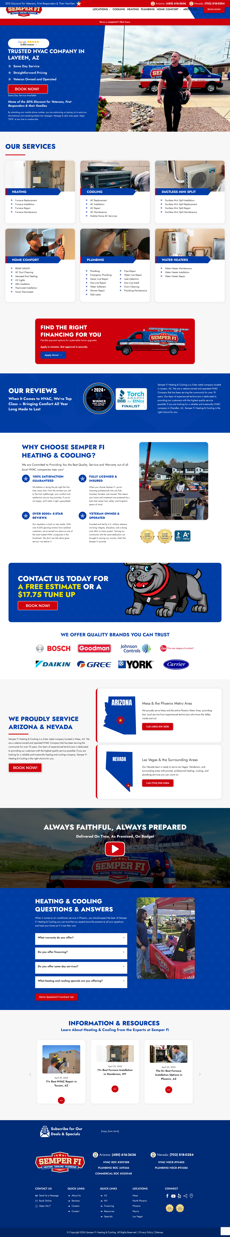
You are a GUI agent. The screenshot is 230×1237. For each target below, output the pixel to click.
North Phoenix (140, 1200)
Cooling (119, 9)
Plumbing (148, 9)
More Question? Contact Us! (56, 997)
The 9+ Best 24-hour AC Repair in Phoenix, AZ (169, 1080)
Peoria (136, 1211)
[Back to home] (24, 9)
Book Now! (214, 9)
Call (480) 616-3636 (157, 726)
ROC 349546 (121, 1168)
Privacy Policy (146, 1232)
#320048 (126, 1174)
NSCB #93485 (175, 1162)
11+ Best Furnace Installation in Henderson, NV (61, 1072)
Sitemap (159, 1232)
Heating (133, 9)
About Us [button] (190, 9)
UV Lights (20, 280)
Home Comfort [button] (167, 9)
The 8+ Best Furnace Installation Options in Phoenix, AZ (115, 1075)
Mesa (135, 1195)
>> (61, 1088)
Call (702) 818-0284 (157, 783)
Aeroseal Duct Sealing (26, 276)
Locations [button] (100, 9)
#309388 (123, 1162)
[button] (115, 848)
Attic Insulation (22, 284)
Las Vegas (138, 1216)
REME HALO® (22, 268)
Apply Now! (52, 355)
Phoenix (137, 1206)
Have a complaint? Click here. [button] (115, 21)
